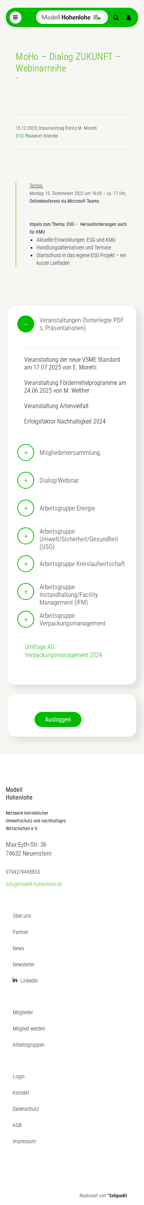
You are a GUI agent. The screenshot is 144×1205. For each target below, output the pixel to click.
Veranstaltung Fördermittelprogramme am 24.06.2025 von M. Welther (75, 386)
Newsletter (24, 964)
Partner (20, 932)
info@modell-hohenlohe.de (34, 884)
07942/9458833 (23, 872)
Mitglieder (23, 1012)
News (18, 948)
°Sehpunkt (117, 1195)
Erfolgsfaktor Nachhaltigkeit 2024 (65, 421)
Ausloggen (58, 719)
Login (19, 1076)
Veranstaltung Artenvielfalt (56, 406)
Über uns (22, 916)
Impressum (24, 1141)
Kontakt (21, 1093)
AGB (17, 1125)
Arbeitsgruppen (29, 1045)
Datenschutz (26, 1109)
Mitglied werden (29, 1028)
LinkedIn (29, 981)
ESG (20, 136)
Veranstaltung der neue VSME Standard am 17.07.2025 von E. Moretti (72, 363)
